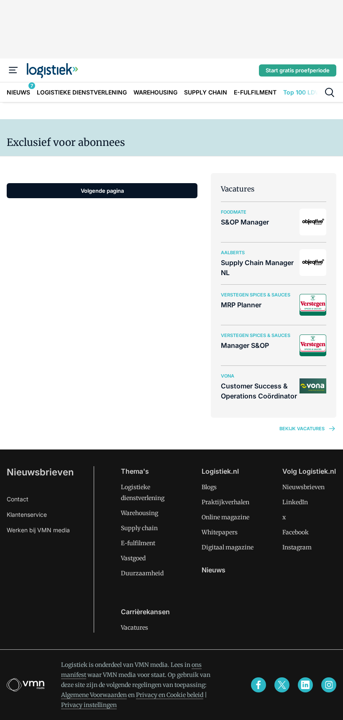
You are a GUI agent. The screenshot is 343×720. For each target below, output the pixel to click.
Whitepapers (220, 532)
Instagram (297, 547)
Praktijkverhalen (225, 502)
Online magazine (225, 517)
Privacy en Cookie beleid (169, 695)
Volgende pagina (102, 190)
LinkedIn (295, 502)
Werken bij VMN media (38, 530)
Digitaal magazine (227, 547)
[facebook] (258, 684)
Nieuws (213, 570)
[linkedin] (305, 684)
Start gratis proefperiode (298, 70)
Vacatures (134, 627)
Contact (17, 499)
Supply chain (139, 528)
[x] (281, 684)
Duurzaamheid (142, 573)
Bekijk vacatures (302, 428)
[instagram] (328, 684)
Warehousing (139, 513)
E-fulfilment (138, 543)
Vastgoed (133, 558)
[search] (329, 92)
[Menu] (13, 70)
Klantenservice (27, 514)
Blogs (209, 487)
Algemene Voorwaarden (94, 695)
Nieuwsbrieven (40, 472)
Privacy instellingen (89, 705)
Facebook (295, 532)
